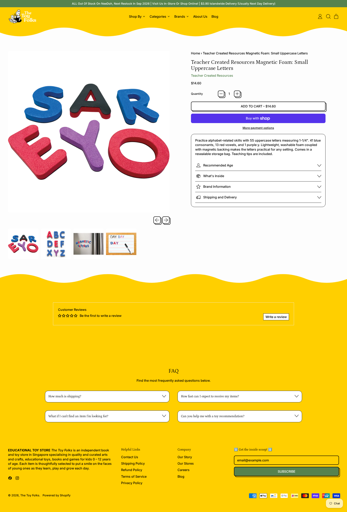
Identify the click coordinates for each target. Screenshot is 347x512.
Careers (184, 470)
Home (195, 53)
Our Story (185, 457)
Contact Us (129, 457)
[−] (221, 94)
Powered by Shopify (56, 495)
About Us (200, 16)
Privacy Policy (131, 483)
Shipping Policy (133, 463)
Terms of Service (134, 476)
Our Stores (186, 463)
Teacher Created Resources (212, 75)
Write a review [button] (276, 317)
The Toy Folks (29, 495)
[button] (328, 16)
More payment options (258, 128)
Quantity (197, 93)
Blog (214, 16)
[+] (237, 94)
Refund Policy (131, 470)
